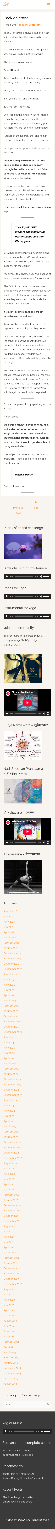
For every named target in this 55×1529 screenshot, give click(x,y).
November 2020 (12, 1273)
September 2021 (13, 1221)
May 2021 (9, 1242)
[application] (27, 576)
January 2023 (11, 1137)
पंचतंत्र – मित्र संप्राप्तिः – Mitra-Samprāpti (23, 1478)
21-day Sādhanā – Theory (16, 1450)
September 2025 (13, 969)
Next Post (37, 503)
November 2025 (12, 958)
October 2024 (11, 1026)
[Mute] (41, 576)
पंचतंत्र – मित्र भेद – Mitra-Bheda (18, 1474)
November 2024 (12, 1021)
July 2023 (9, 1105)
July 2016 (9, 1336)
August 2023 (10, 1100)
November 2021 (12, 1210)
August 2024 (10, 1037)
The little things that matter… (18, 1497)
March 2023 (10, 1126)
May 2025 (9, 990)
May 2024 (9, 1053)
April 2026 (9, 932)
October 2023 (11, 1089)
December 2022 (12, 1142)
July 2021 (9, 1231)
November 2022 (12, 1147)
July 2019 (9, 1326)
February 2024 (11, 1068)
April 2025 (9, 995)
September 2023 (13, 1095)
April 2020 (9, 1310)
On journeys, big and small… (17, 1501)
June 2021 (9, 1236)
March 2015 (10, 1352)
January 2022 (11, 1200)
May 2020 (9, 1305)
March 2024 (10, 1063)
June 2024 (9, 1047)
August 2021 (10, 1226)
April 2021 (9, 1247)
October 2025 (11, 963)
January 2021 (11, 1263)
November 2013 (12, 1373)
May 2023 (9, 1116)
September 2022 (13, 1158)
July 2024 (9, 1042)
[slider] (46, 576)
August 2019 (10, 1320)
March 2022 (10, 1189)
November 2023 (12, 1084)
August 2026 (10, 911)
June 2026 (9, 921)
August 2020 (10, 1289)
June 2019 (9, 1331)
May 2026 (9, 927)
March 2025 (10, 1000)
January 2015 (11, 1362)
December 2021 (12, 1205)
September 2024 (13, 1032)
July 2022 (9, 1168)
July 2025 (9, 979)
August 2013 (10, 1383)
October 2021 (11, 1215)
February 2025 (11, 1005)
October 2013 (11, 1378)
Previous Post (18, 503)
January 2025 (11, 1011)
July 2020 (9, 1294)
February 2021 (11, 1257)
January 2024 (11, 1074)
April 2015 (9, 1347)
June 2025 (9, 984)
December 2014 (12, 1368)
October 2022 (11, 1152)
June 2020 (9, 1299)
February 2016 (11, 1341)
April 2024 (9, 1058)
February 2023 (11, 1131)
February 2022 (11, 1194)
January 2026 (11, 948)
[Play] (7, 576)
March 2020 (10, 1315)
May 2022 (9, 1179)
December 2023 (12, 1079)
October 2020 (11, 1278)
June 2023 (9, 1110)
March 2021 (10, 1252)
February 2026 (11, 942)
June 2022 (9, 1173)
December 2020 (12, 1268)
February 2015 (11, 1357)
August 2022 (10, 1163)
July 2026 (9, 916)
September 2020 (13, 1284)
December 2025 (12, 953)
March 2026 (10, 937)
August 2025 (10, 974)
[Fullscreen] (48, 713)
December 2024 (12, 1016)
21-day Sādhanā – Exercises (18, 1454)
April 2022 (9, 1184)
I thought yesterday (29, 24)
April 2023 (9, 1121)
